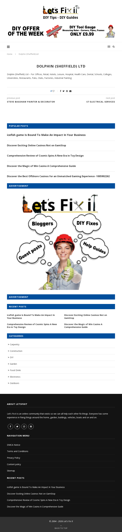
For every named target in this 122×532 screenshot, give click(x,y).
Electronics (15, 376)
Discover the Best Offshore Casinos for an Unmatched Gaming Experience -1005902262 (58, 176)
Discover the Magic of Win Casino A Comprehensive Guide (41, 166)
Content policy (14, 464)
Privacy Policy (13, 457)
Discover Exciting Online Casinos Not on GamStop (36, 145)
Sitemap (11, 470)
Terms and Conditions (17, 451)
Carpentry (14, 344)
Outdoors (14, 383)
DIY (11, 357)
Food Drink (15, 370)
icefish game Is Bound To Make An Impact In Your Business (46, 135)
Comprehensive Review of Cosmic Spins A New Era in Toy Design (45, 155)
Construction (16, 351)
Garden (13, 363)
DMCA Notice (13, 444)
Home (9, 54)
